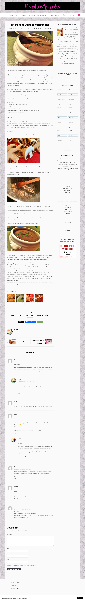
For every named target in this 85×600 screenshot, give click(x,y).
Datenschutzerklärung (14, 588)
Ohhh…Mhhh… (67, 192)
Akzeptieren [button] (80, 597)
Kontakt (14, 591)
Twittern (21, 321)
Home (11, 15)
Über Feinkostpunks (68, 15)
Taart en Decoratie (68, 211)
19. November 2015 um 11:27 (19, 469)
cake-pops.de (67, 205)
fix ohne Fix (19, 315)
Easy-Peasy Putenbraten (69, 158)
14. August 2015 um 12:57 (23, 441)
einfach (13, 315)
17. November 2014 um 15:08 (23, 381)
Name (8, 548)
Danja (12, 28)
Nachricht (9, 534)
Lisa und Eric (61, 172)
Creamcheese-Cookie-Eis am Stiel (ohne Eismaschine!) (37, 342)
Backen (24, 15)
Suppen (49, 28)
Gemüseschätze (41, 15)
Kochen (17, 15)
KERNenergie (68, 207)
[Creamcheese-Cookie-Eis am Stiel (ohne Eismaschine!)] (48, 341)
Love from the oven (67, 188)
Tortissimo (67, 213)
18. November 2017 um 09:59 (20, 509)
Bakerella (67, 186)
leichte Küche (40, 315)
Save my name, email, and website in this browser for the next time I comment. (22, 565)
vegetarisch (30, 317)
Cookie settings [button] (73, 597)
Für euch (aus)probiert (54, 15)
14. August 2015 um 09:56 (19, 416)
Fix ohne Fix (34, 28)
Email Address (10, 554)
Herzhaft (27, 315)
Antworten (28, 361)
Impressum (14, 585)
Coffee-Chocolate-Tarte (22, 342)
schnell (47, 315)
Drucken (40, 321)
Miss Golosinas (67, 190)
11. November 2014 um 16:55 (19, 361)
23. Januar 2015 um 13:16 (19, 404)
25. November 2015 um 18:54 (20, 488)
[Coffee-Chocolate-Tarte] (12, 341)
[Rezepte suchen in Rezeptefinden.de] (67, 222)
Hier (26, 125)
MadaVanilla (67, 209)
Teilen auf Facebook (31, 321)
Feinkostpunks (42, 6)
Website (9, 559)
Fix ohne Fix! (32, 15)
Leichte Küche (44, 28)
